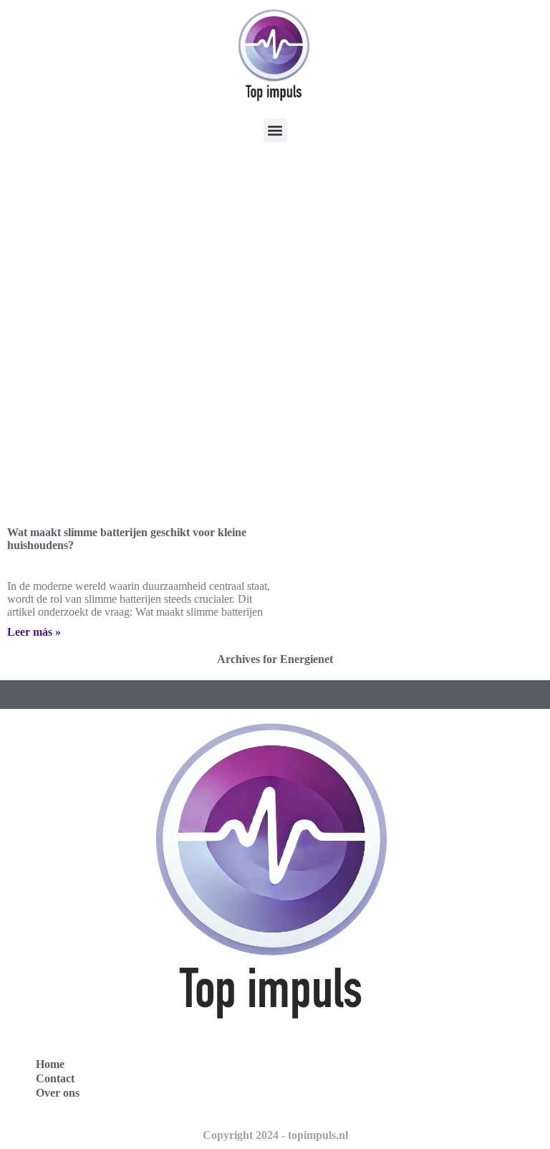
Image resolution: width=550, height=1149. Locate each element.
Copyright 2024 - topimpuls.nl (275, 1135)
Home (50, 1064)
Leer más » (34, 632)
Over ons (57, 1093)
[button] (275, 130)
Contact (55, 1078)
